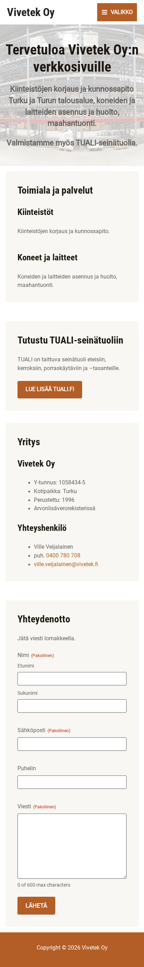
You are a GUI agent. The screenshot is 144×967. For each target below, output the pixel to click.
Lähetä (36, 905)
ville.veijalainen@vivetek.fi (66, 564)
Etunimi (25, 666)
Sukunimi (27, 693)
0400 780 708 (63, 556)
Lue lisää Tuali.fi (50, 389)
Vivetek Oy (31, 12)
